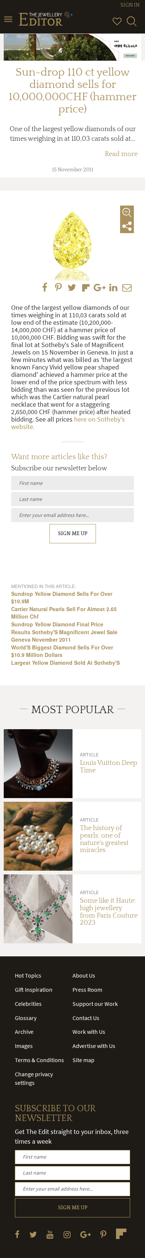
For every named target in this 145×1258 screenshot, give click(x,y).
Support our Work (95, 1003)
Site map (83, 1060)
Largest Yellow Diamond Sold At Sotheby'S (65, 662)
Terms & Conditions (39, 1060)
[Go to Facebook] (17, 1234)
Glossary (25, 1018)
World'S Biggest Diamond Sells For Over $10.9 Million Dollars (62, 651)
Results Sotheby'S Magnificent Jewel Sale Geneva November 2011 (64, 635)
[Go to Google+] (85, 1234)
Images (24, 1045)
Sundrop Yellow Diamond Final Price (57, 624)
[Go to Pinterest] (103, 1234)
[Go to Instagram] (67, 1234)
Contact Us (85, 1018)
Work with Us (88, 1031)
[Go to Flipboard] (121, 1234)
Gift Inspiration (33, 989)
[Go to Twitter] (33, 1234)
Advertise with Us (93, 1045)
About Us (83, 975)
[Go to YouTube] (50, 1234)
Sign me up (72, 534)
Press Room (87, 989)
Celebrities (28, 1003)
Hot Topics (28, 975)
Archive (24, 1031)
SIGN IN (129, 5)
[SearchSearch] (131, 25)
